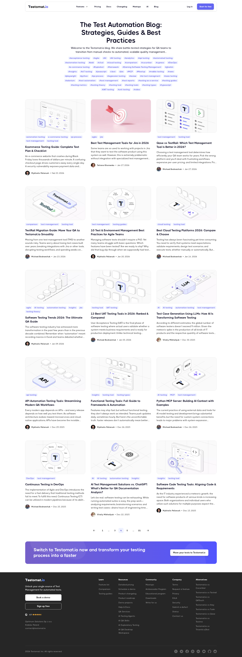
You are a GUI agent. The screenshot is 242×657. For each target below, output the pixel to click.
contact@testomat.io (35, 628)
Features (80, 6)
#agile (96, 58)
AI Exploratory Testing (128, 625)
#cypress (160, 62)
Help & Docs (124, 607)
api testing (31, 395)
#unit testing (124, 89)
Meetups (137, 6)
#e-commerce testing (79, 67)
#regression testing (116, 76)
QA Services (124, 611)
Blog (156, 6)
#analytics (129, 58)
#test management (108, 80)
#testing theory (97, 85)
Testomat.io (97, 48)
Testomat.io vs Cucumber (203, 586)
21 (139, 530)
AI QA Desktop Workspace (125, 631)
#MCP (130, 71)
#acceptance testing (79, 58)
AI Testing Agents (126, 616)
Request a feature (181, 589)
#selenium (70, 80)
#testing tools (131, 85)
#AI (104, 58)
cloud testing (164, 224)
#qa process (97, 76)
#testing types (149, 85)
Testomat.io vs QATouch (203, 598)
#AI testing (115, 58)
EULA (174, 598)
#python (84, 76)
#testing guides (169, 80)
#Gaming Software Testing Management (142, 67)
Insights (72, 307)
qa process (76, 137)
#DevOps (172, 62)
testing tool (52, 141)
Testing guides (105, 593)
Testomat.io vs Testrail (206, 592)
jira (101, 137)
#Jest (113, 71)
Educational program (156, 593)
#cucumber (146, 62)
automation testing (35, 137)
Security (176, 602)
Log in (190, 6)
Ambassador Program (156, 589)
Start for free (205, 6)
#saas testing (170, 76)
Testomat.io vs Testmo (203, 620)
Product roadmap (126, 598)
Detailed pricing (126, 585)
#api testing (143, 58)
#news (171, 71)
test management (35, 141)
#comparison (131, 62)
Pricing (97, 6)
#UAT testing (108, 89)
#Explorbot (98, 67)
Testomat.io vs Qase (205, 614)
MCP (172, 395)
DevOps (30, 478)
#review (132, 76)
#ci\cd (100, 62)
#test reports (128, 80)
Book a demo (43, 597)
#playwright (70, 76)
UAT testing (111, 307)
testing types (123, 395)
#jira (121, 71)
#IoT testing (86, 71)
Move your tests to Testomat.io (189, 552)
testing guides (119, 224)
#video (137, 89)
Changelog (122, 6)
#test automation (87, 80)
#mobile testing (156, 71)
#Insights (72, 71)
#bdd (91, 62)
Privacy (175, 593)
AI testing (39, 307)
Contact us (177, 616)
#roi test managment (150, 76)
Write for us (151, 602)
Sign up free (43, 606)
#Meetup (141, 71)
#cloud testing (114, 62)
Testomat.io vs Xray (205, 605)
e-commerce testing (58, 137)
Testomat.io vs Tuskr (205, 609)
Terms (175, 585)
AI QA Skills (123, 620)
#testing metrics (79, 85)
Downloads (151, 598)
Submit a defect (180, 607)
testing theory (33, 311)
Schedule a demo (126, 589)
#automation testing (75, 62)
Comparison (104, 589)
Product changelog (127, 593)
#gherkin (169, 67)
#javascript (101, 71)
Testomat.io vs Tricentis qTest (203, 628)
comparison (32, 224)
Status (175, 611)
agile (94, 137)
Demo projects (125, 602)
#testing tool (115, 85)
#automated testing (163, 58)
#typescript (165, 85)
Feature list (104, 585)
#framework (113, 67)
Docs (108, 6)
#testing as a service (148, 80)
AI (147, 6)
